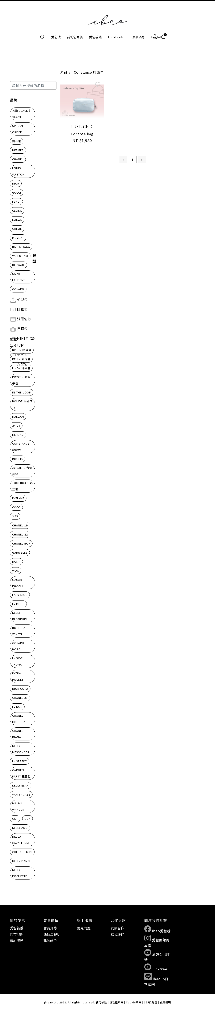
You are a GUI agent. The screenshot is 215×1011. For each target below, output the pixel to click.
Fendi (16, 201)
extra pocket (18, 676)
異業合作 (117, 927)
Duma (16, 561)
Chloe (17, 229)
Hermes (18, 150)
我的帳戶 (50, 940)
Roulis (17, 459)
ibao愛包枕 (161, 930)
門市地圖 (16, 934)
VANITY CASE (21, 794)
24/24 (16, 426)
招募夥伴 (117, 934)
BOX (27, 819)
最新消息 (138, 37)
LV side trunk (17, 661)
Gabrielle (20, 552)
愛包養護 (95, 37)
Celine (17, 211)
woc (15, 571)
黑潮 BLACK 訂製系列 (22, 114)
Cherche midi (22, 852)
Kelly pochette (19, 873)
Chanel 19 (20, 525)
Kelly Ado (20, 828)
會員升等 (50, 927)
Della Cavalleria (20, 839)
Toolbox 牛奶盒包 (22, 486)
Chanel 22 (20, 534)
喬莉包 (16, 141)
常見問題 (83, 927)
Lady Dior (20, 595)
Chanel (18, 159)
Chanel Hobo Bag (20, 718)
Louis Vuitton (18, 171)
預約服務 (16, 940)
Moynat (18, 238)
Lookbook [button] (116, 37)
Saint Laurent (18, 277)
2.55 (15, 516)
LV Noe (17, 707)
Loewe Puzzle (18, 582)
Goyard (18, 289)
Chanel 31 (20, 698)
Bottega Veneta (18, 631)
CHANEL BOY (21, 543)
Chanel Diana (18, 734)
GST (15, 819)
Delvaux (18, 265)
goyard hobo (18, 646)
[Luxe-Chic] (82, 101)
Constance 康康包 (20, 446)
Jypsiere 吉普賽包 (22, 471)
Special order (18, 129)
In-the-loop (21, 392)
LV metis (18, 604)
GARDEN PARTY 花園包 (21, 773)
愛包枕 (56, 37)
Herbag (18, 435)
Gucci (16, 192)
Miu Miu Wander (18, 806)
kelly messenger (20, 749)
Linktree (159, 968)
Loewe (17, 220)
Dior (15, 183)
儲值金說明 (51, 934)
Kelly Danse (21, 861)
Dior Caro (20, 689)
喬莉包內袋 (75, 37)
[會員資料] (155, 36)
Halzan (18, 416)
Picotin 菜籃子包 (21, 380)
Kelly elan (20, 785)
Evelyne (18, 498)
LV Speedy (19, 761)
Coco (16, 507)
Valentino (20, 256)
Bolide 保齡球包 (22, 404)
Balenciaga (21, 247)
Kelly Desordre (20, 616)
